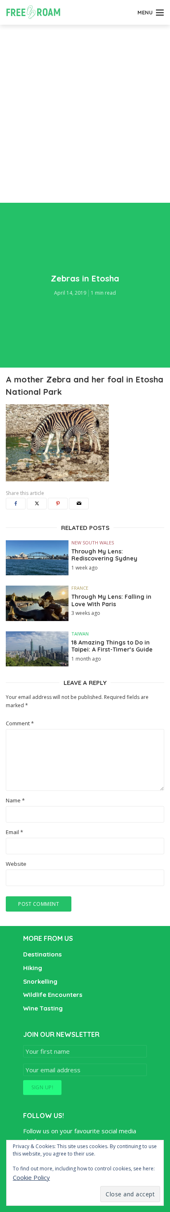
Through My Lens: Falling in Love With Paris (111, 600)
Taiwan (80, 634)
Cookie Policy (31, 1177)
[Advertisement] (85, 114)
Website (16, 863)
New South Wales (92, 542)
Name (15, 800)
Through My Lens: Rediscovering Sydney (104, 555)
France (79, 588)
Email (14, 832)
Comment (20, 723)
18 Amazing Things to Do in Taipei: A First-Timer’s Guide (112, 646)
